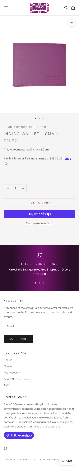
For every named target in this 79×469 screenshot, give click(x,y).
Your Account (12, 372)
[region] (39, 264)
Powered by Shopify (58, 459)
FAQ (6, 385)
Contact (8, 366)
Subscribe (18, 338)
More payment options (39, 223)
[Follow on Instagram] (6, 448)
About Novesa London (17, 379)
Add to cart (39, 202)
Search (8, 360)
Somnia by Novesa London (25, 127)
